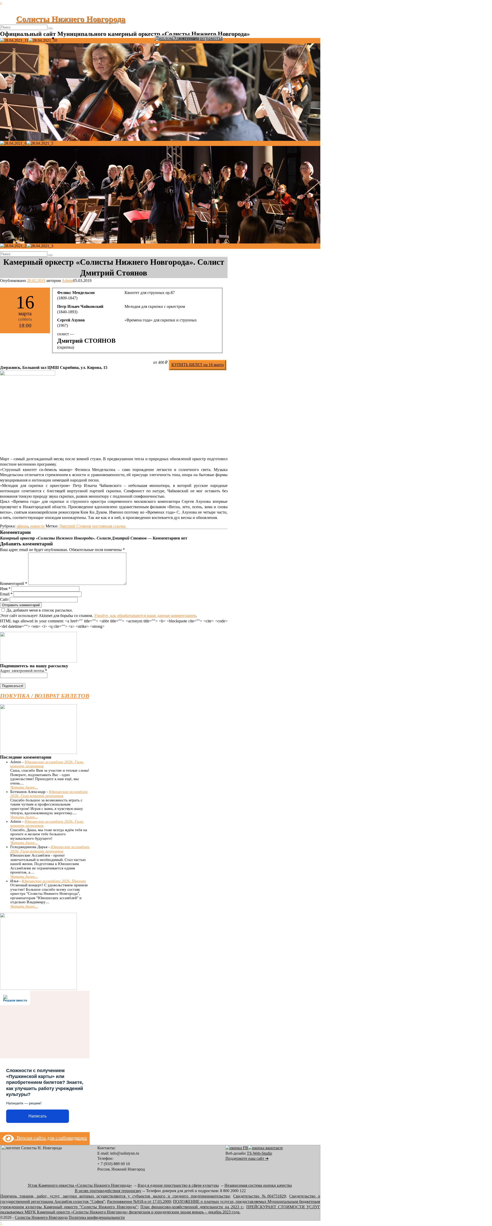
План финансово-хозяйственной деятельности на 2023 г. (191, 1207)
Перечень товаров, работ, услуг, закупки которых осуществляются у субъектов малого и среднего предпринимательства (115, 1196)
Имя (5, 588)
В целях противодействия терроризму (108, 1191)
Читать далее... (24, 787)
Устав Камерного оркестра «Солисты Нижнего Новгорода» (80, 1185)
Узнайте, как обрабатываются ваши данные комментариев (145, 615)
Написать (37, 1116)
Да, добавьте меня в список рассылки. (39, 610)
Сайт (4, 599)
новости (37, 526)
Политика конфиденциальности (97, 1217)
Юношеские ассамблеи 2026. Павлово (54, 881)
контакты (189, 38)
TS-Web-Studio (259, 1153)
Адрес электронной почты (23, 671)
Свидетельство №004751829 (259, 1196)
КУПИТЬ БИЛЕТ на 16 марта (197, 364)
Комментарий (13, 583)
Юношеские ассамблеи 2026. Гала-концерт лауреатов (49, 794)
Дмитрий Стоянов (75, 526)
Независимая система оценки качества (258, 1185)
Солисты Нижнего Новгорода (70, 19)
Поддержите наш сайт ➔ (247, 1158)
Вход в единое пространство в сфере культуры (178, 1185)
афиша (22, 526)
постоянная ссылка (109, 526)
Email (6, 594)
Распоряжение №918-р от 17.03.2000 (139, 1201)
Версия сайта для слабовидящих (50, 1138)
